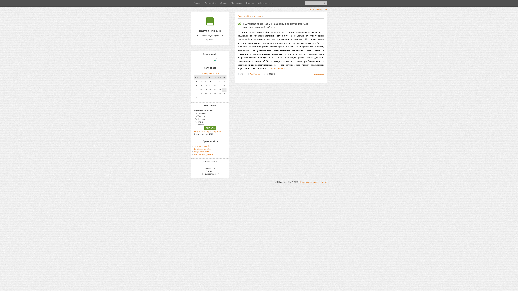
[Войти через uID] (201, 60)
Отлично (201, 113)
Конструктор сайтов (309, 182)
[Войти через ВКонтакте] (206, 60)
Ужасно (201, 124)
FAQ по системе (201, 151)
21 (224, 89)
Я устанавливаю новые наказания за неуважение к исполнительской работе (275, 25)
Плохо (200, 122)
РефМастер (255, 74)
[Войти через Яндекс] (210, 60)
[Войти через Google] (215, 60)
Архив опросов (214, 131)
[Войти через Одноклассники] (220, 60)
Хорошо (201, 116)
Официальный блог (203, 146)
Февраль (257, 16)
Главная (241, 16)
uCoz (324, 182)
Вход (325, 9)
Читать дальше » (278, 68)
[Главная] (210, 24)
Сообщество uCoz (202, 149)
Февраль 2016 (210, 73)
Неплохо (201, 119)
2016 (249, 16)
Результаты (199, 131)
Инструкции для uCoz (204, 154)
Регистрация (315, 9)
